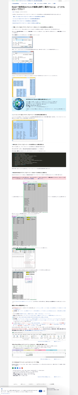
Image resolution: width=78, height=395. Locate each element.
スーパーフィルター (51, 320)
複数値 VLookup (30, 313)
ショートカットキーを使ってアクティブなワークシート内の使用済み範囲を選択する (26, 18)
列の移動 (28, 317)
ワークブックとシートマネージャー (46, 318)
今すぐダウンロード (48, 108)
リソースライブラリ (57, 318)
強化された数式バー (35, 318)
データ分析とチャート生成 (61, 307)
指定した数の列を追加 (22, 317)
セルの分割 (33, 325)
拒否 (44, 391)
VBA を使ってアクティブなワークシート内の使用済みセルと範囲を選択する (25, 20)
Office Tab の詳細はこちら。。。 (46, 359)
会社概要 (52, 384)
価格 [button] (35, 3)
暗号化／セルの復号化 (33, 320)
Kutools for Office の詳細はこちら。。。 (45, 376)
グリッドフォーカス (21, 318)
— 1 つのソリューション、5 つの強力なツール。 (27, 0)
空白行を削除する (37, 310)
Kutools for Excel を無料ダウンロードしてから (23, 301)
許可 (40, 391)
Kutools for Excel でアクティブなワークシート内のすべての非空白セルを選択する (26, 23)
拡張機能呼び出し (17, 309)
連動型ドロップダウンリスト (42, 315)
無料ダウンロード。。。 (58, 341)
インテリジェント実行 (39, 307)
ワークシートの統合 (25, 320)
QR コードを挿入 (35, 324)
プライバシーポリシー (42, 384)
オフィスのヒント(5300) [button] (42, 3)
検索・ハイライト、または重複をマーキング (25, 310)
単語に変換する (56, 324)
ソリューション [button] (24, 3)
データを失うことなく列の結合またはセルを (49, 310)
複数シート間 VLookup (39, 313)
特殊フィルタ (59, 320)
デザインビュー (28, 318)
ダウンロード (30, 3)
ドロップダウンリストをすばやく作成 (29, 315)
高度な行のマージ (27, 325)
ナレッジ (23, 384)
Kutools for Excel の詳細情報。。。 (30, 178)
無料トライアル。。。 (41, 178)
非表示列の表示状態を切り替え (36, 317)
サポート (49, 3)
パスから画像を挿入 (42, 324)
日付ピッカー (18, 320)
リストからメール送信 (42, 320)
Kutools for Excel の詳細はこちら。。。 (45, 341)
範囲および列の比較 (44, 317)
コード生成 (47, 307)
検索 (54, 3)
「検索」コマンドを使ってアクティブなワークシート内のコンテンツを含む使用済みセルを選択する (29, 16)
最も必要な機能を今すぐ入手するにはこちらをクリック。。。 (36, 330)
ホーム (16, 384)
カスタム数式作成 (53, 307)
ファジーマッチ (47, 313)
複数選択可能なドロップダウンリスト (55, 315)
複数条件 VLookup (23, 313)
